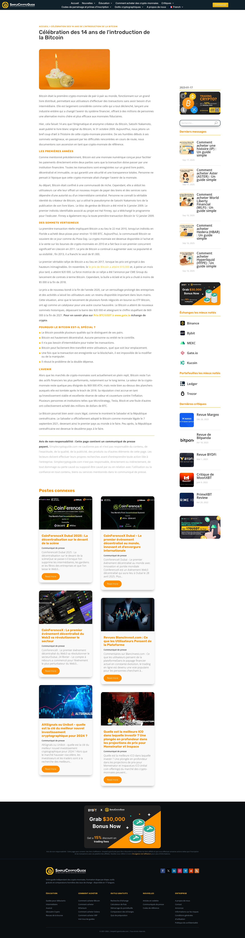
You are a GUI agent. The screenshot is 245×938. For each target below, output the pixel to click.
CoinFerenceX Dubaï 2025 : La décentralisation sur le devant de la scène (65, 539)
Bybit (191, 333)
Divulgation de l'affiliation (141, 854)
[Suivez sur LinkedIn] (174, 871)
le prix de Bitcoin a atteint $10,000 (109, 267)
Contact (178, 904)
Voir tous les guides (86, 919)
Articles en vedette (151, 900)
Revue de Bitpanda (204, 436)
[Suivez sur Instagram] (180, 871)
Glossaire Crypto (53, 911)
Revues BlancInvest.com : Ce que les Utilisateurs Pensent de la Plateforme (128, 641)
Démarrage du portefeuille (122, 908)
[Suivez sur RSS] (197, 871)
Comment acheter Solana (89, 911)
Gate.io (192, 353)
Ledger (192, 384)
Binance (193, 323)
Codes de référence (151, 908)
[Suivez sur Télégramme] (185, 871)
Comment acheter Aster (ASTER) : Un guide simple (207, 175)
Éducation (104, 3)
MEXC (191, 343)
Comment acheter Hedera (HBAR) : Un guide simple (208, 232)
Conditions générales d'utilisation (184, 917)
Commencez (220, 5)
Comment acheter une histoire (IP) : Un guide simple (206, 148)
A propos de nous (156, 7)
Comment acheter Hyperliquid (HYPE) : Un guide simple (206, 259)
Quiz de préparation (119, 915)
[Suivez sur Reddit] (191, 871)
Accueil (75, 3)
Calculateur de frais (119, 904)
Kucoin (192, 363)
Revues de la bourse (54, 915)
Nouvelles (87, 3)
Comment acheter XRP (87, 915)
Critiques (166, 3)
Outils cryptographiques (128, 7)
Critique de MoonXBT (205, 476)
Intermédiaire (51, 904)
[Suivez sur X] (168, 871)
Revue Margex (208, 414)
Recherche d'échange (119, 900)
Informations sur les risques (186, 911)
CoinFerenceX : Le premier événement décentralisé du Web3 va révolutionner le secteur (63, 635)
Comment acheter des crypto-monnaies (137, 3)
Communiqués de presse (153, 904)
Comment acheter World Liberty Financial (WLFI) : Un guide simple (208, 202)
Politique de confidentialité (186, 922)
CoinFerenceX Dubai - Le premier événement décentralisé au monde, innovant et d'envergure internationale (123, 543)
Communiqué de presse (53, 548)
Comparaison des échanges (122, 911)
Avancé (49, 908)
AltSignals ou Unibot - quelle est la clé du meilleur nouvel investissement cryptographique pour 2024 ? (64, 730)
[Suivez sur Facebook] (162, 871)
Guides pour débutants (56, 900)
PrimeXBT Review (204, 496)
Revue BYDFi (206, 454)
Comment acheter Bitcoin (89, 900)
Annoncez (179, 908)
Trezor (192, 393)
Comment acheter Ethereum (86, 906)
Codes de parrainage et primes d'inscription (85, 7)
